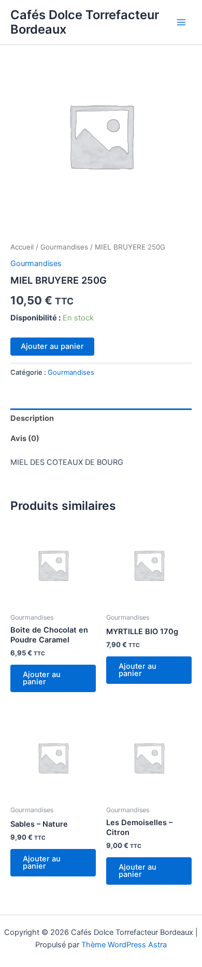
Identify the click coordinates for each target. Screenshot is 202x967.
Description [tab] (32, 418)
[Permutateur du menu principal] (181, 22)
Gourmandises (64, 247)
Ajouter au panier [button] (42, 678)
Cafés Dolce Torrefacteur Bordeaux (84, 22)
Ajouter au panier (52, 346)
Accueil (22, 247)
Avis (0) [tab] (24, 438)
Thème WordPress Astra (124, 944)
